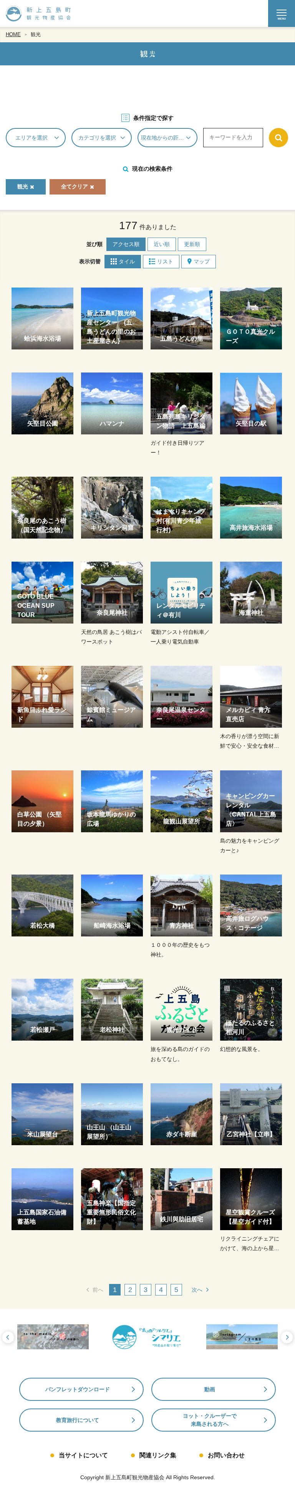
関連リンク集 (157, 1455)
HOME (13, 34)
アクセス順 (126, 244)
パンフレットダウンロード (77, 1389)
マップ (202, 261)
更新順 (192, 244)
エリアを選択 (31, 138)
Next (287, 1337)
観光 (36, 34)
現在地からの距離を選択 (169, 138)
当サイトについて (83, 1455)
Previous (7, 1337)
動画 (209, 1389)
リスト (165, 261)
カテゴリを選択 (97, 138)
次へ (197, 1290)
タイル (127, 261)
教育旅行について (77, 1420)
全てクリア (74, 186)
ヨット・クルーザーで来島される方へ (210, 1420)
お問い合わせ (226, 1455)
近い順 (162, 244)
